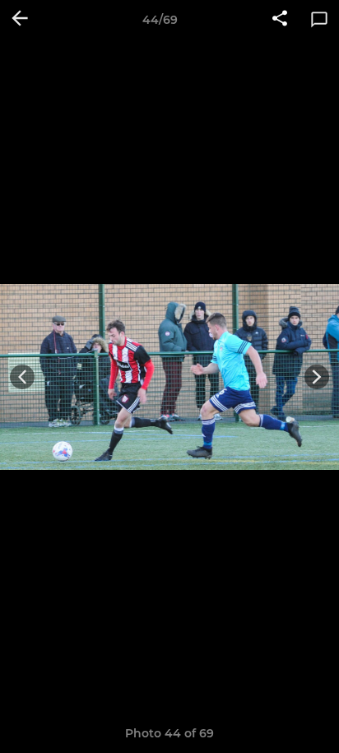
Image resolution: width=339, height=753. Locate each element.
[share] (280, 19)
